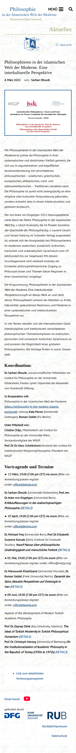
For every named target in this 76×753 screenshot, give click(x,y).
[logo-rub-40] (47, 715)
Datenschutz (59, 736)
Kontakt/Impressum (54, 726)
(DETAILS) (26, 508)
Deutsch (34, 47)
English (34, 39)
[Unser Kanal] (25, 699)
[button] (70, 9)
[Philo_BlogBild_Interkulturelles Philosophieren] (38, 112)
